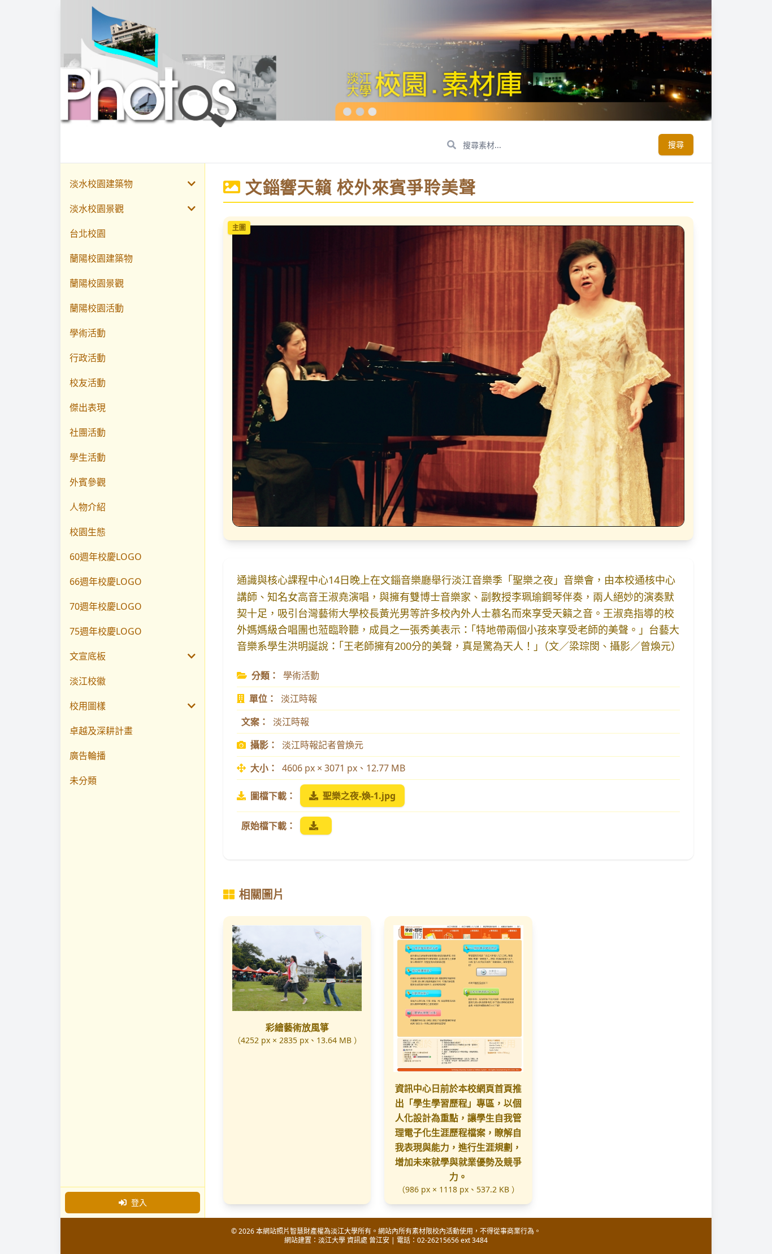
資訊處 (357, 1240)
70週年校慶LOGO (106, 606)
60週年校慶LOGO (106, 556)
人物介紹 (88, 507)
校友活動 (88, 382)
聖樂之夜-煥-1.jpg (359, 795)
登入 (139, 1202)
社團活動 (88, 432)
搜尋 (676, 144)
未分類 (83, 780)
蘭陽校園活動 (97, 308)
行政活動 (88, 358)
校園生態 (88, 532)
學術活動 (88, 333)
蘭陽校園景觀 (97, 283)
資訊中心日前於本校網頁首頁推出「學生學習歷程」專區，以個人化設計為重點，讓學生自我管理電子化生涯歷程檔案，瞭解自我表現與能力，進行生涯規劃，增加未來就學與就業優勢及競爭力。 (458, 1132)
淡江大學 (331, 1240)
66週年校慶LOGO (106, 581)
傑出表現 (88, 407)
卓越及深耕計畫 (101, 730)
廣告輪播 (88, 755)
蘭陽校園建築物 (101, 258)
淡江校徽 (88, 681)
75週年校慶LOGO (106, 631)
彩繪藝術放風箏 (297, 1027)
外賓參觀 (88, 482)
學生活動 (88, 457)
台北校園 (88, 233)
